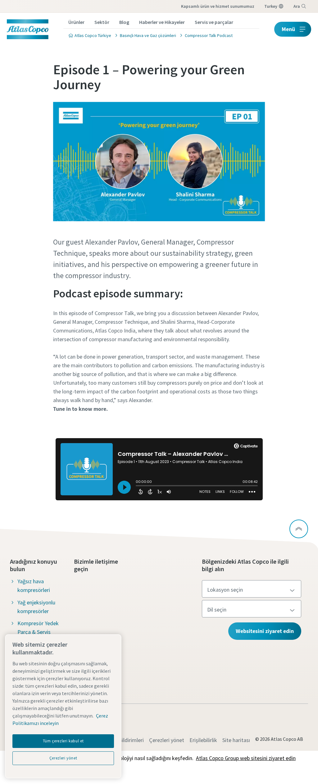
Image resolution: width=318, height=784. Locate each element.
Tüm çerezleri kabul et (63, 741)
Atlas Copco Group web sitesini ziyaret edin (246, 758)
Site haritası (236, 740)
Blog (124, 22)
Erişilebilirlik (203, 740)
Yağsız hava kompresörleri (33, 586)
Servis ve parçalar (214, 22)
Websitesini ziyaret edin (265, 631)
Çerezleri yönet (166, 740)
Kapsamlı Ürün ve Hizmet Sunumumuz (217, 6)
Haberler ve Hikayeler (162, 22)
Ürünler (76, 22)
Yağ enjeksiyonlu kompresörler (36, 607)
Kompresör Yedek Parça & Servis (38, 627)
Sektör (101, 22)
